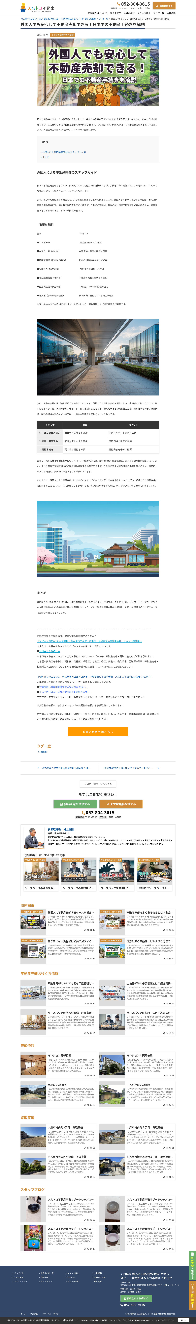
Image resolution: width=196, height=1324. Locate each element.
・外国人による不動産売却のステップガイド (63, 152)
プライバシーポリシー (51, 1313)
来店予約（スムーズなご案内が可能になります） (64, 692)
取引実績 (98, 1281)
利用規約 (34, 1313)
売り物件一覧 (73, 1281)
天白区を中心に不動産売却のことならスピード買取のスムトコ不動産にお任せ (146, 1276)
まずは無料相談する (123, 804)
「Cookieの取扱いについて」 (146, 1320)
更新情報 (44, 1277)
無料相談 (71, 1277)
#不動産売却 (43, 751)
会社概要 (171, 13)
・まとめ (44, 157)
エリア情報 (18, 1277)
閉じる (183, 1320)
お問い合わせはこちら (98, 732)
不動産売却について (97, 13)
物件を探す (129, 13)
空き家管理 (115, 13)
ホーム (23, 1313)
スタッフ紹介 (143, 13)
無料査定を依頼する (49, 651)
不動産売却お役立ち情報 (63, 34)
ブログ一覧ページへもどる (98, 783)
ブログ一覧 (158, 13)
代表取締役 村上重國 (61, 829)
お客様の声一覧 (47, 1273)
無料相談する (166, 5)
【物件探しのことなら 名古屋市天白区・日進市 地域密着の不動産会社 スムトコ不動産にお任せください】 (94, 676)
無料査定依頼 (99, 1277)
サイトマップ (46, 1281)
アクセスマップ (20, 1281)
